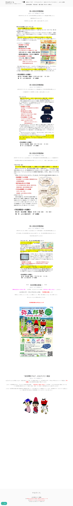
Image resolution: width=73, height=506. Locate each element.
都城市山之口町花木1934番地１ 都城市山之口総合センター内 (37, 498)
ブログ (33, 13)
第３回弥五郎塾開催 (36, 85)
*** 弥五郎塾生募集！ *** (36, 285)
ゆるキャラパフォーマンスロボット (51, 2)
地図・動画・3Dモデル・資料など (45, 4)
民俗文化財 (35, 4)
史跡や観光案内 (29, 4)
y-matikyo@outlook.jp (41, 500)
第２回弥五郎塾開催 (36, 153)
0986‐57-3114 (32, 500)
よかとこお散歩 (62, 2)
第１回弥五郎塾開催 (36, 226)
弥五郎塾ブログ (38, 13)
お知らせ (29, 13)
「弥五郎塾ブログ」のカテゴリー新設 (36, 376)
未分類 (42, 13)
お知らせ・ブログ (29, 2)
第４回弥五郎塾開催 (36, 11)
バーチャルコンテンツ (38, 2)
